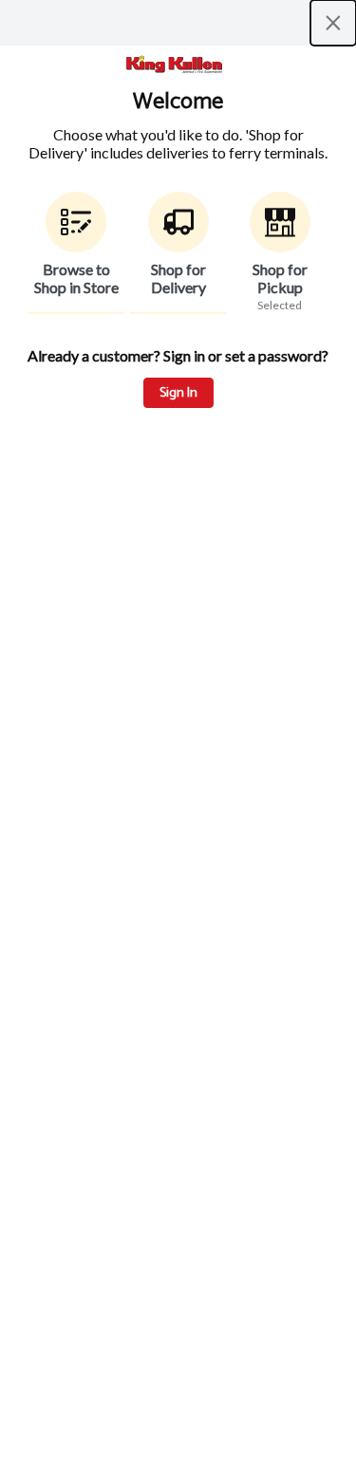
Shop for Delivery (178, 278)
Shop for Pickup (280, 278)
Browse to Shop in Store (76, 278)
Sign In (178, 393)
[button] (76, 253)
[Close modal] (333, 23)
